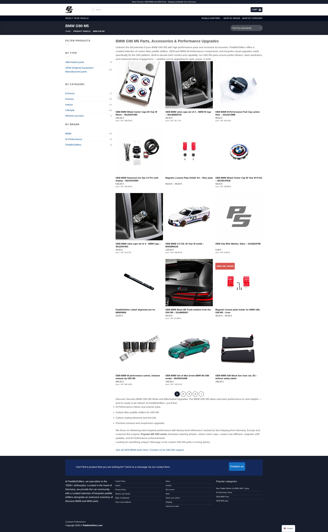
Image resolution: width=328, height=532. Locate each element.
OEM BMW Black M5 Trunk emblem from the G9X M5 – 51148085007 (188, 311)
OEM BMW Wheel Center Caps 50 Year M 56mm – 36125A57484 (136, 113)
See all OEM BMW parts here (132, 450)
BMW (68, 133)
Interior (69, 104)
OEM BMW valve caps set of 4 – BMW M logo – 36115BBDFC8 (188, 113)
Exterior (69, 99)
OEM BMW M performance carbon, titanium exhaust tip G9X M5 (138, 377)
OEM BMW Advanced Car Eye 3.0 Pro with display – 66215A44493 (137, 179)
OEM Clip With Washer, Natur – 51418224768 (237, 243)
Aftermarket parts (74, 62)
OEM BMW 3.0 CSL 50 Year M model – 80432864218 (184, 245)
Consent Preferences (75, 521)
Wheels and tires (74, 115)
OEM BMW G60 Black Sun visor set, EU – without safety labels (236, 377)
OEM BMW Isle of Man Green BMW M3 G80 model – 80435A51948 (187, 377)
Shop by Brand (231, 18)
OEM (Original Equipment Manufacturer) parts (79, 69)
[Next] (201, 394)
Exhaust (69, 93)
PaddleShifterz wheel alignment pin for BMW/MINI (135, 311)
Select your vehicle (77, 18)
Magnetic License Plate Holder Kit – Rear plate (189, 178)
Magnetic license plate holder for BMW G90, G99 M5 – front (237, 311)
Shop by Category (252, 18)
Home (68, 31)
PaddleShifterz (73, 144)
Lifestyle (69, 110)
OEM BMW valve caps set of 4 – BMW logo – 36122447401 (138, 245)
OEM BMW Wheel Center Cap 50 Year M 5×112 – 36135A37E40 (238, 179)
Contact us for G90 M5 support (167, 450)
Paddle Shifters (211, 18)
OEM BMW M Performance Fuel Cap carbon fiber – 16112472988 (237, 113)
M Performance (73, 139)
